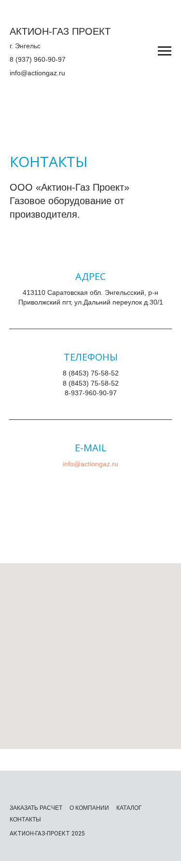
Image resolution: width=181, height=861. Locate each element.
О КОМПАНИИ (89, 808)
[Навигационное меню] (164, 51)
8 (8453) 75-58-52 (91, 373)
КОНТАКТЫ (25, 819)
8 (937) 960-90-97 (38, 59)
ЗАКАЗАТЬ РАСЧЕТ (36, 808)
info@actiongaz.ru (37, 73)
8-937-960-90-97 (91, 393)
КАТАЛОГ (129, 808)
